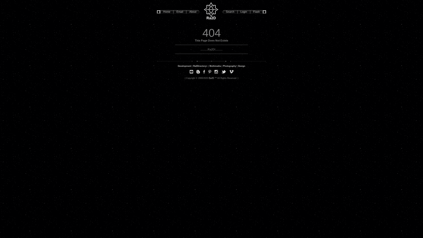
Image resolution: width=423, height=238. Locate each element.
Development (184, 66)
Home (166, 11)
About (192, 11)
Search (230, 11)
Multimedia (215, 66)
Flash (256, 11)
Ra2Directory (199, 66)
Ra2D (211, 78)
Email (179, 11)
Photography (229, 66)
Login (243, 11)
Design (241, 66)
